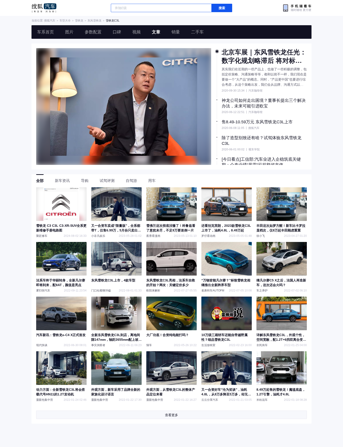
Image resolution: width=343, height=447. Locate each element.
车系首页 (45, 32)
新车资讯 (62, 181)
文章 (156, 32)
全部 (40, 181)
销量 (176, 32)
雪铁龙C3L (112, 20)
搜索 (222, 8)
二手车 (197, 32)
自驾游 (131, 181)
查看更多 (171, 415)
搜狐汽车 (44, 8)
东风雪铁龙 (95, 20)
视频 (136, 32)
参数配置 (93, 32)
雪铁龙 (79, 20)
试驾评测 (107, 181)
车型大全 (65, 20)
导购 (84, 181)
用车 (152, 181)
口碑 (117, 32)
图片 (69, 32)
